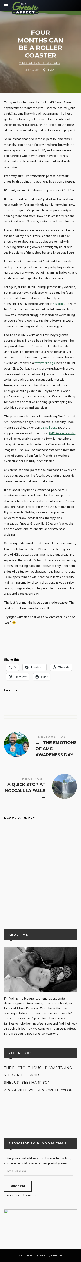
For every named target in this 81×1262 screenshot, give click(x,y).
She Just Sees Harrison (27, 1082)
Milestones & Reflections (39, 62)
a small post (48, 427)
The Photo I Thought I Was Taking (38, 1068)
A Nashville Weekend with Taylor (38, 1090)
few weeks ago (44, 363)
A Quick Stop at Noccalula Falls (40, 789)
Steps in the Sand (21, 1075)
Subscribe (18, 1186)
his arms (58, 304)
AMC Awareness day (62, 433)
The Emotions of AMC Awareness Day (40, 747)
